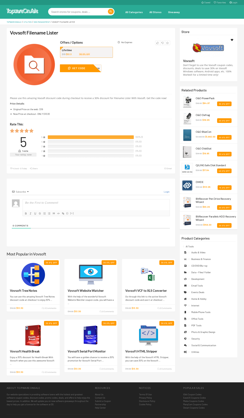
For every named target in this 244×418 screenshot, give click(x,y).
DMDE (199, 181)
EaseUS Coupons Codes (194, 397)
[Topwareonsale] (22, 10)
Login (234, 2)
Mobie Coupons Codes (193, 401)
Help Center (100, 407)
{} (67, 213)
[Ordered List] (44, 213)
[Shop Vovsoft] (208, 47)
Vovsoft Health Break (25, 351)
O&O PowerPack (205, 98)
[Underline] (35, 213)
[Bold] (26, 213)
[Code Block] (58, 213)
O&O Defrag (203, 114)
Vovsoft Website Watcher (86, 290)
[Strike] (40, 213)
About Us (99, 394)
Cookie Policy (145, 404)
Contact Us (100, 397)
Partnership (100, 404)
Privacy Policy (145, 397)
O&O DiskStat (203, 148)
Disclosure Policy (147, 401)
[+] (72, 213)
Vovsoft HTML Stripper (141, 351)
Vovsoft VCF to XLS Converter (146, 290)
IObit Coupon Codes (192, 394)
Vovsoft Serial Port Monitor (87, 351)
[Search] (111, 11)
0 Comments (50, 308)
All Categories (134, 12)
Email (169, 168)
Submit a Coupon (103, 401)
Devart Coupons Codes (194, 407)
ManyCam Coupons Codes (195, 404)
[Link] (63, 213)
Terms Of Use (145, 394)
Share (35, 168)
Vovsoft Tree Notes (23, 290)
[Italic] (30, 213)
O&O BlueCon (203, 131)
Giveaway (174, 12)
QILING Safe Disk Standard (211, 165)
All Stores (155, 12)
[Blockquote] (53, 213)
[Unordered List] (49, 213)
